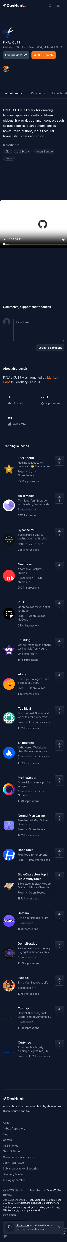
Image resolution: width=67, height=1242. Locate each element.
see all (36, 1210)
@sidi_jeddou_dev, (34, 1207)
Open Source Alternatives (19, 1157)
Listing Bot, (21, 1202)
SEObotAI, (9, 1202)
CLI (7, 151)
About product (14, 93)
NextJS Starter (12, 1151)
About (6, 1122)
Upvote (46, 55)
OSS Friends (10, 1145)
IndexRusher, (34, 1202)
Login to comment (50, 347)
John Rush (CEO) (13, 1162)
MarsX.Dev (54, 1190)
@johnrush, (18, 1207)
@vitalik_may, (52, 1207)
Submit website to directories (21, 1168)
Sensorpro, (42, 1199)
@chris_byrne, (25, 1210)
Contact (7, 1139)
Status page (9, 1214)
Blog (6, 1134)
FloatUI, (32, 1199)
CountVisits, (55, 1199)
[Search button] (50, 5)
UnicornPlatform (51, 1202)
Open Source (44, 151)
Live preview (13, 55)
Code (8, 158)
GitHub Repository (14, 1128)
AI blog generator (14, 1180)
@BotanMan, (10, 1210)
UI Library (23, 151)
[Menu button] (58, 6)
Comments (38, 93)
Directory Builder (13, 1174)
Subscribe (22, 1224)
